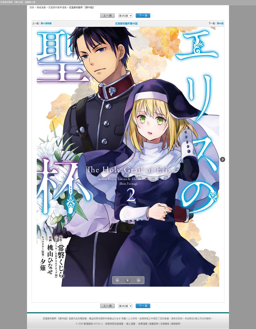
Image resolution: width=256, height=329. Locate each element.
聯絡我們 (175, 323)
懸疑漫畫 (41, 7)
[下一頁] (143, 15)
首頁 (32, 7)
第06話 (220, 23)
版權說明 (153, 323)
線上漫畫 (130, 323)
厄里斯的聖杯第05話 (126, 23)
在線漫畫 (118, 323)
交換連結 (164, 323)
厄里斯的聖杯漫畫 (57, 7)
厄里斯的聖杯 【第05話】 (56, 318)
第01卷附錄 (46, 23)
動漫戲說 (88, 323)
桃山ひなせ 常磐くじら (121, 318)
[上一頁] (107, 15)
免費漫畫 (142, 323)
